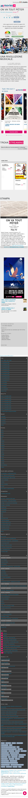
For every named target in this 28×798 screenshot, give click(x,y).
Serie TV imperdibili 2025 (6, 396)
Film (16, 770)
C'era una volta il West (5, 659)
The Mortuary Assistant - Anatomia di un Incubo (10, 581)
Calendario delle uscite (5, 493)
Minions (2, 743)
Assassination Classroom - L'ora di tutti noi (9, 540)
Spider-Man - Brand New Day (9, 637)
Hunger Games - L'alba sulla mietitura (8, 500)
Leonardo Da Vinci (5, 753)
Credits (2, 783)
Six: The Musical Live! (5, 549)
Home (2, 770)
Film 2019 (3, 12)
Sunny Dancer (4, 564)
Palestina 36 (3, 511)
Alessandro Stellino (6, 339)
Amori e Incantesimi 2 (5, 596)
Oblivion (2, 680)
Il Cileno (2, 482)
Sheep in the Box (4, 484)
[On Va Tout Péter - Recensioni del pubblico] (14, 216)
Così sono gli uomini (5, 542)
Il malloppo (3, 570)
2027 (2, 360)
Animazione (3, 422)
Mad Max (3, 766)
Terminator (15, 766)
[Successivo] (25, 176)
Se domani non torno (5, 527)
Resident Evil (3, 507)
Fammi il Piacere (4, 575)
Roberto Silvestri (5, 336)
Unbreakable (21, 756)
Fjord (2, 516)
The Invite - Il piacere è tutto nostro (8, 498)
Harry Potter (11, 758)
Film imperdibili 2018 (5, 377)
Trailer (10, 773)
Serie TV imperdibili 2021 (6, 404)
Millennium (17, 758)
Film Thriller (3, 418)
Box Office (16, 772)
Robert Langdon (4, 758)
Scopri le (14, 247)
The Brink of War (4, 551)
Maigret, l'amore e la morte (6, 545)
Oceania (5, 633)
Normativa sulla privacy (15, 783)
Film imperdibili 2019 (5, 375)
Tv (12, 772)
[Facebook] (4, 17)
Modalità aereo (4, 684)
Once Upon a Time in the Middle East (8, 538)
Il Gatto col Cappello (5, 520)
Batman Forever (4, 698)
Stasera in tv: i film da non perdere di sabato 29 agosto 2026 (13, 709)
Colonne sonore (16, 773)
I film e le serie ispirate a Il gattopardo (8, 749)
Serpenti (2, 603)
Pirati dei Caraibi (14, 755)
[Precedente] (3, 176)
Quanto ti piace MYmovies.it (6, 355)
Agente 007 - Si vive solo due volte (8, 666)
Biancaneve (20, 749)
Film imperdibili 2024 (5, 364)
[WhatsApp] (12, 17)
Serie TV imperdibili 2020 (6, 406)
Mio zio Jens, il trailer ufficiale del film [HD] (9, 716)
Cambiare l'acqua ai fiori (6, 522)
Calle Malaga (3, 509)
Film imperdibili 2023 (5, 367)
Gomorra (13, 743)
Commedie (3, 416)
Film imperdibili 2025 (5, 362)
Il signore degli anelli (5, 764)
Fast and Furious (13, 760)
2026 (5, 360)
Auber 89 (3, 609)
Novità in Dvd (3, 391)
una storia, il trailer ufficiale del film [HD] (9, 711)
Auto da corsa (4, 756)
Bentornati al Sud (4, 518)
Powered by (20, 148)
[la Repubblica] (20, 3)
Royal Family (23, 751)
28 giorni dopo (19, 743)
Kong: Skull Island (4, 662)
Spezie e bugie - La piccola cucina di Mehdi (10, 594)
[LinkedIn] (9, 17)
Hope (2, 513)
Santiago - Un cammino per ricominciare (9, 502)
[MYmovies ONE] (21, 90)
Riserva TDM (12, 784)
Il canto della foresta (5, 529)
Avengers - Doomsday (5, 505)
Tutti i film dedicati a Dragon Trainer (8, 747)
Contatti (7, 783)
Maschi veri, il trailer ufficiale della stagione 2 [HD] (11, 729)
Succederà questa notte (5, 524)
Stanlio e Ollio (4, 687)
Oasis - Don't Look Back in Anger (7, 605)
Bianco (2, 531)
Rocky (20, 766)
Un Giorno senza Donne (6, 607)
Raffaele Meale (5, 338)
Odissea (5, 635)
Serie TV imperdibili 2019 (6, 409)
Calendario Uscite (21, 770)
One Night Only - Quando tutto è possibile (11, 646)
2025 (8, 360)
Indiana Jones (14, 756)
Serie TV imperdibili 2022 (6, 402)
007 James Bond (22, 755)
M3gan (10, 745)
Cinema (6, 770)
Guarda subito (14, 132)
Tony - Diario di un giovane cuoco (7, 475)
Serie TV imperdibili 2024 (6, 398)
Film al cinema (4, 384)
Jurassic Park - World (14, 753)
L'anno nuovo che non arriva (12, 125)
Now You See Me (4, 745)
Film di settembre (4, 388)
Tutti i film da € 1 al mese (8, 90)
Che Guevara (9, 766)
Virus (9, 756)
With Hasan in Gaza (5, 616)
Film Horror (3, 420)
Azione (2, 425)
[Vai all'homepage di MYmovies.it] (8, 7)
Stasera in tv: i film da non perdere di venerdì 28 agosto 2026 (13, 727)
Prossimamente (4, 773)
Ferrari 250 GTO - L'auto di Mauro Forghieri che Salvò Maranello (14, 585)
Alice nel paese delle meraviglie (17, 764)
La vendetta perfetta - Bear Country (8, 477)
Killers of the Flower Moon (6, 673)
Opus (18, 747)
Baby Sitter (17, 751)
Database (11, 770)
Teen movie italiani (5, 760)
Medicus (2, 691)
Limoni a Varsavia (4, 479)
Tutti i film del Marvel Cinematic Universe (9, 762)
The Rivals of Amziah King (6, 547)
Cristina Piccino (5, 335)
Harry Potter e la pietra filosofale (7, 488)
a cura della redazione (7, 325)
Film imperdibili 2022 (5, 369)
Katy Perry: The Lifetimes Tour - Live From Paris (10, 566)
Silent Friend (3, 572)
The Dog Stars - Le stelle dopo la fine (8, 473)
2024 (10, 360)
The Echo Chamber (5, 598)
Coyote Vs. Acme (4, 562)
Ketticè (2, 579)
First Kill (2, 669)
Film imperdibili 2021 (5, 371)
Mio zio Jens (3, 536)
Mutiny (2, 601)
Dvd (10, 772)
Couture (2, 486)
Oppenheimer (11, 751)
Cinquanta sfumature (5, 755)
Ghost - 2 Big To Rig (8, 652)
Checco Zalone (4, 751)
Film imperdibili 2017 (5, 380)
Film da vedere (4, 382)
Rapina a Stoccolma (5, 677)
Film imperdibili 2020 (5, 373)
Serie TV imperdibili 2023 (6, 400)
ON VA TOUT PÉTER (14, 221)
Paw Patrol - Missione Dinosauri (7, 590)
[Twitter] (7, 17)
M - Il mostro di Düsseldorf (6, 614)
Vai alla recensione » (18, 245)
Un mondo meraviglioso (6, 577)
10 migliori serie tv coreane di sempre (8, 411)
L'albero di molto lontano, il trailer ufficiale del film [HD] (12, 721)
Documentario (9, 12)
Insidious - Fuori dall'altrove (9, 644)
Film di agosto (4, 386)
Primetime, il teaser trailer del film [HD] (8, 714)
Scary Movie (8, 743)
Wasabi (2, 695)
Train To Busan (4, 559)
